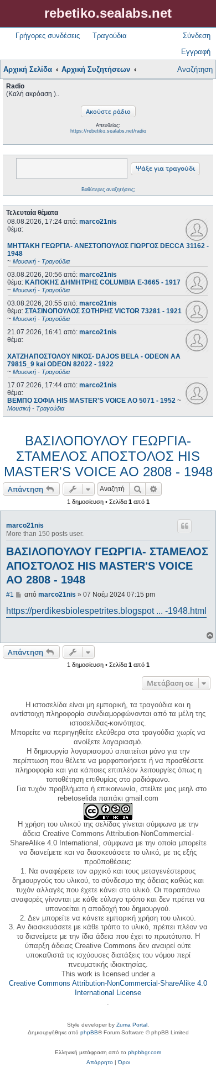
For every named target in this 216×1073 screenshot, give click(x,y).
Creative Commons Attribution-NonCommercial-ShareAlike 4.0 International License (108, 988)
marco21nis (98, 221)
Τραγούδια (109, 35)
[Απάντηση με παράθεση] (184, 526)
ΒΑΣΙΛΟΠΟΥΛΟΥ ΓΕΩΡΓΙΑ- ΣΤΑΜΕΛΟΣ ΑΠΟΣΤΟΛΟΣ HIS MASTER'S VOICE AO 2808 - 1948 (108, 456)
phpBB (89, 1032)
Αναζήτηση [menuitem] (195, 69)
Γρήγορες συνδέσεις (48, 35)
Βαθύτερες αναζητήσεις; (108, 189)
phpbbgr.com (144, 1052)
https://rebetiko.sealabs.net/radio (108, 131)
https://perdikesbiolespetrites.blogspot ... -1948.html (106, 611)
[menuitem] (99, 1062)
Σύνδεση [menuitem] (196, 35)
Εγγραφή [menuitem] (195, 52)
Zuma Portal (131, 1025)
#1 (10, 594)
